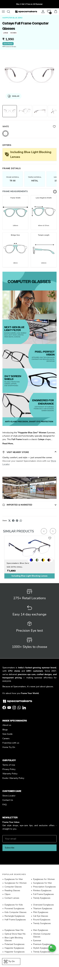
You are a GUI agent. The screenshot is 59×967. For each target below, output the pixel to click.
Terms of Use (8, 765)
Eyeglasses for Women (44, 879)
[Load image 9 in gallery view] (29, 75)
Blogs (5, 729)
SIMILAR (15, 96)
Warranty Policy (9, 773)
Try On (11, 961)
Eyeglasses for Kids (14, 904)
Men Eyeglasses (40, 930)
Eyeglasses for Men (14, 879)
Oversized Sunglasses (43, 904)
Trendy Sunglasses (42, 923)
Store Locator (8, 795)
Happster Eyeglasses (14, 948)
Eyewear (37, 940)
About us (6, 725)
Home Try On (8, 747)
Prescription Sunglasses (44, 886)
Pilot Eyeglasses (40, 912)
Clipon (7, 894)
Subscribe (9, 847)
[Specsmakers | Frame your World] (26, 11)
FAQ (4, 804)
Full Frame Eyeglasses (43, 894)
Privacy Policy (8, 769)
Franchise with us (10, 742)
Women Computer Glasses (42, 935)
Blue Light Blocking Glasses (14, 939)
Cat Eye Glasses (40, 916)
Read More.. (8, 443)
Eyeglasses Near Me (14, 930)
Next (53, 531)
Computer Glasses (13, 886)
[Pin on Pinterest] (17, 520)
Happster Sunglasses (15, 951)
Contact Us (7, 800)
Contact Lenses (12, 898)
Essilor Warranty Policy (13, 778)
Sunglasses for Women (16, 883)
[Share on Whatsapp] (21, 520)
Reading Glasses (12, 890)
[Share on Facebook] (13, 520)
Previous (44, 531)
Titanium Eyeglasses (42, 908)
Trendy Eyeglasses (41, 898)
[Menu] (3, 11)
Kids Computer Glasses (15, 912)
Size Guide (7, 734)
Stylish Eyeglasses (41, 948)
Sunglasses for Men (42, 883)
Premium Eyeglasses (42, 944)
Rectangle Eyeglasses (15, 916)
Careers (6, 738)
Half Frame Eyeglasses (15, 919)
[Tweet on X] (9, 520)
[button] (49, 11)
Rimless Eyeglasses (42, 890)
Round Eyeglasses (41, 919)
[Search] (10, 11)
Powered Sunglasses (14, 908)
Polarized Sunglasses (15, 944)
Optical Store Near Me (15, 933)
